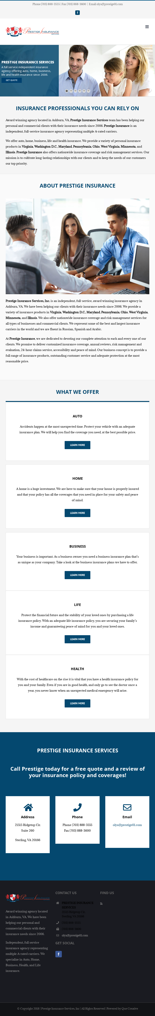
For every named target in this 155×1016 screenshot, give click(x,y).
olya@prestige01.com (127, 825)
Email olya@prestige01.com (106, 4)
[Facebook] (58, 954)
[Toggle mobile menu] (147, 27)
